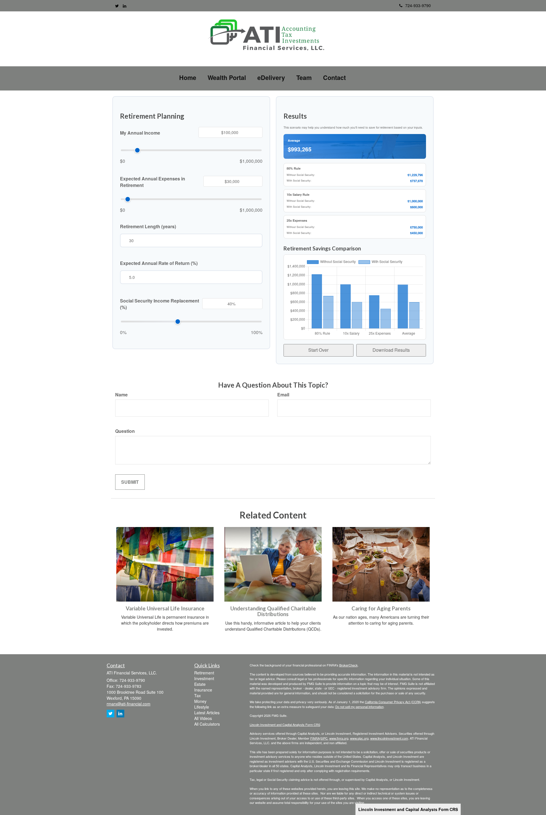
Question (125, 431)
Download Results (391, 350)
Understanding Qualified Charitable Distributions (273, 611)
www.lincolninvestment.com (389, 738)
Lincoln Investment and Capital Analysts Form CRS (408, 809)
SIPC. (324, 738)
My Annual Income (140, 133)
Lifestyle (201, 707)
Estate (200, 684)
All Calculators (207, 724)
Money (200, 701)
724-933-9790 (418, 5)
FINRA (315, 738)
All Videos (203, 718)
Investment (204, 678)
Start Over (318, 350)
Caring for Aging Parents (381, 608)
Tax (197, 695)
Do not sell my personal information (359, 706)
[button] (227, 77)
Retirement (204, 673)
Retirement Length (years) (148, 226)
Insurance (203, 690)
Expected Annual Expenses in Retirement (152, 182)
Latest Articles (207, 712)
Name (121, 395)
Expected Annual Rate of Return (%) (159, 263)
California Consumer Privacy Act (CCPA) (393, 701)
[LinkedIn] (124, 6)
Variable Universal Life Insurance (165, 608)
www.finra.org (338, 738)
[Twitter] (117, 6)
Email (283, 395)
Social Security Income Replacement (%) (159, 304)
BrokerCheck (348, 665)
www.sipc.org (359, 738)
